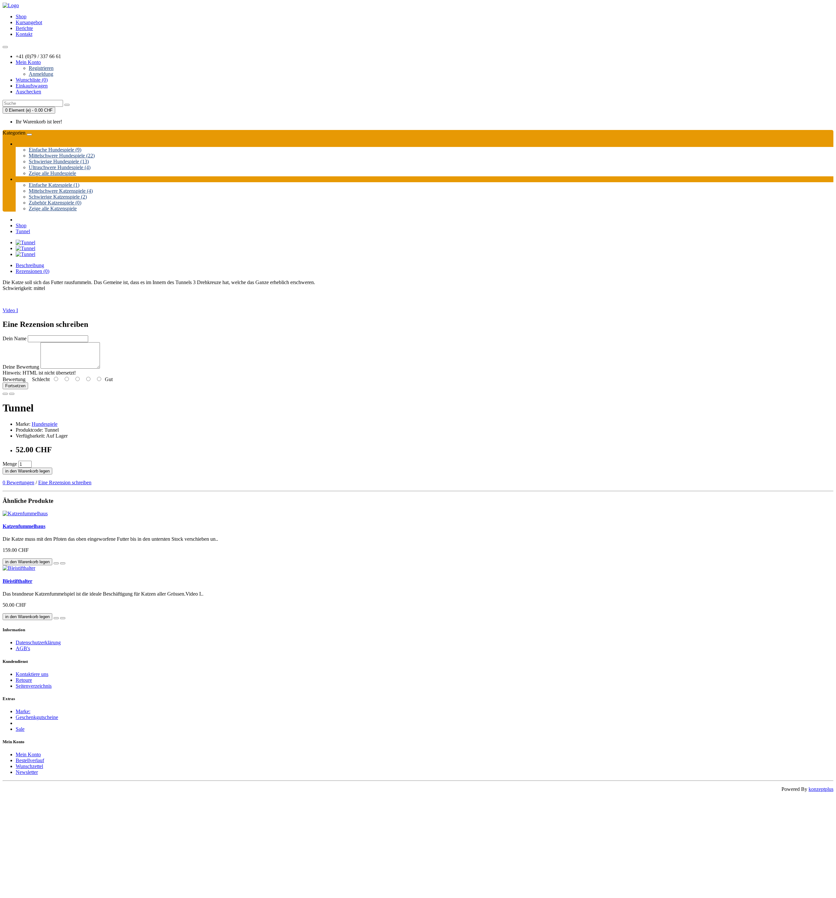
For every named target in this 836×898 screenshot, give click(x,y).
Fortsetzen (15, 385)
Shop (21, 16)
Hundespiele (28, 144)
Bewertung (14, 379)
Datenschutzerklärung (38, 642)
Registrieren (41, 68)
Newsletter (27, 772)
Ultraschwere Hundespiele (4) (59, 167)
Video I (10, 310)
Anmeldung (41, 74)
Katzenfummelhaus (24, 526)
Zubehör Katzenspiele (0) (55, 202)
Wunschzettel (29, 766)
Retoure (24, 680)
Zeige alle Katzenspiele (53, 208)
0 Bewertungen (18, 482)
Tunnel (23, 231)
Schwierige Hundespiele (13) (59, 161)
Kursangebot (29, 22)
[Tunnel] (25, 242)
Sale (20, 729)
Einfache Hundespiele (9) (55, 149)
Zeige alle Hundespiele (52, 173)
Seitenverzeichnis (34, 686)
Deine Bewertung (21, 367)
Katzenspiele (29, 179)
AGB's (23, 648)
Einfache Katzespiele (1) (54, 185)
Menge (10, 464)
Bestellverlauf (30, 760)
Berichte (24, 28)
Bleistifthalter (17, 581)
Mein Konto (28, 754)
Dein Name (14, 338)
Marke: (23, 711)
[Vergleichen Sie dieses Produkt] (11, 394)
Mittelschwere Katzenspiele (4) (61, 191)
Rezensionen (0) (32, 271)
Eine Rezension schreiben (64, 482)
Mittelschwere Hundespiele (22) (62, 155)
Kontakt (24, 34)
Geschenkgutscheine (37, 717)
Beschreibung (30, 265)
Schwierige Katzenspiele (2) (58, 197)
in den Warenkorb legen (27, 471)
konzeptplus (821, 789)
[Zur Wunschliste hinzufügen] (5, 394)
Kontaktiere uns (32, 674)
